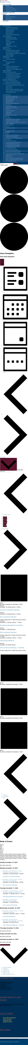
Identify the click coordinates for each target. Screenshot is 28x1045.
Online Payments (7, 1019)
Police (8, 40)
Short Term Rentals (9, 79)
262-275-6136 (3, 0)
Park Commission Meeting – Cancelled (12, 648)
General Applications (13, 50)
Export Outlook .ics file (8, 974)
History (7, 15)
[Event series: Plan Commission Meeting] (21, 614)
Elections (6, 57)
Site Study (9, 88)
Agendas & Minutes (12, 27)
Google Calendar (7, 967)
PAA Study (9, 86)
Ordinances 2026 (7, 1020)
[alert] (14, 588)
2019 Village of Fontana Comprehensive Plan (13, 77)
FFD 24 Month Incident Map (14, 91)
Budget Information (12, 34)
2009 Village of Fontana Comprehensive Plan (13, 74)
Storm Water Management (9, 1017)
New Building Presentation (14, 89)
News (4, 60)
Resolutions (10, 30)
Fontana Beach (9, 7)
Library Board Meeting (7, 640)
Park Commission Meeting (8, 632)
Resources (8, 19)
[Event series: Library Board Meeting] (22, 638)
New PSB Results (11, 92)
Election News (10, 59)
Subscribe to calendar (5, 944)
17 (2, 847)
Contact (5, 65)
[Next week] (15, 454)
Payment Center (8, 56)
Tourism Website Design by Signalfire (9, 1041)
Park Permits (10, 55)
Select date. (20, 469)
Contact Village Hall (12, 66)
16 (3, 846)
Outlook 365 (6, 970)
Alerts (8, 63)
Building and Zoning (12, 52)
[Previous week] (15, 414)
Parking (8, 6)
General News (10, 62)
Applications (7, 49)
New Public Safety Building (11, 83)
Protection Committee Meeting (9, 610)
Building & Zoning (11, 39)
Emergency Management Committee (11, 625)
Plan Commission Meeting (8, 617)
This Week (2, 457)
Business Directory (9, 12)
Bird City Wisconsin (11, 17)
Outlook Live (6, 971)
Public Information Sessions (15, 85)
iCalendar (5, 968)
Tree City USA (9, 18)
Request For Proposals (10, 80)
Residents (6, 47)
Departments (7, 36)
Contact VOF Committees (14, 69)
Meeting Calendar (11, 29)
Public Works (10, 42)
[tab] (5, 517)
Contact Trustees (11, 68)
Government (7, 26)
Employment (7, 70)
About (4, 14)
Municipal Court (11, 46)
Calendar (6, 21)
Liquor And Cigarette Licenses (15, 53)
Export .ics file (6, 973)
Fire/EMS (8, 43)
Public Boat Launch (10, 8)
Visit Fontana (7, 4)
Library (8, 45)
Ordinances (9, 32)
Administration (11, 37)
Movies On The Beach (11, 10)
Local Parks (9, 11)
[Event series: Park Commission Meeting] (16, 629)
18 (3, 848)
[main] (14, 570)
